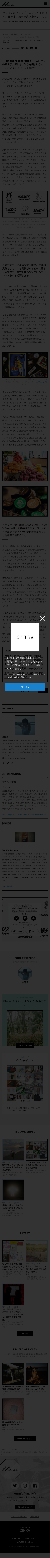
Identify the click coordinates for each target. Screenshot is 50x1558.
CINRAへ (25, 687)
